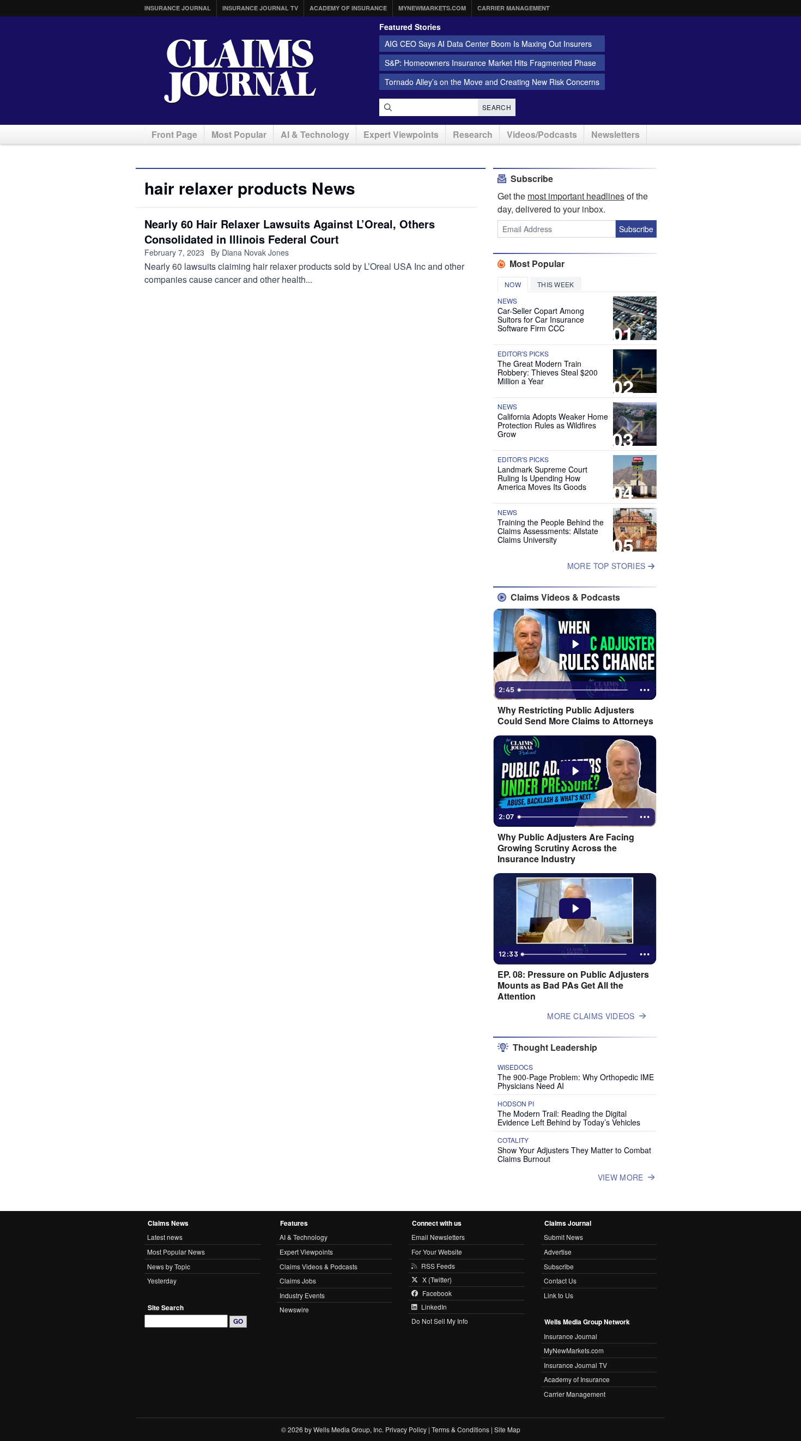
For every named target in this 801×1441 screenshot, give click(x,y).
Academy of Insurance (348, 8)
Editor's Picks (523, 353)
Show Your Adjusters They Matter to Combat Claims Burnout (574, 1154)
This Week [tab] (555, 284)
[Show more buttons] (644, 690)
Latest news (165, 1237)
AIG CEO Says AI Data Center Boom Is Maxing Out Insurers (488, 43)
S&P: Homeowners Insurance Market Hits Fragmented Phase (490, 62)
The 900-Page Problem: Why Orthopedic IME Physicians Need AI (575, 1081)
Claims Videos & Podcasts (318, 1266)
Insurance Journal (177, 8)
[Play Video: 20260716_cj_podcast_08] (575, 908)
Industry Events (302, 1295)
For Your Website (436, 1251)
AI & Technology (315, 134)
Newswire (294, 1309)
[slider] (574, 690)
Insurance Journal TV (260, 8)
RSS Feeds (438, 1266)
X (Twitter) (437, 1279)
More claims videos (590, 1015)
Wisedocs (515, 1067)
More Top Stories (607, 565)
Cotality (513, 1140)
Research (473, 134)
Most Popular (238, 134)
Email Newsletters (438, 1237)
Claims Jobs (298, 1280)
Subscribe (636, 228)
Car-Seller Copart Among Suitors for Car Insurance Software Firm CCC (540, 319)
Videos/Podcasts (542, 134)
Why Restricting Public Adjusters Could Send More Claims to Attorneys (575, 715)
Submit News (563, 1237)
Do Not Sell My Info (439, 1320)
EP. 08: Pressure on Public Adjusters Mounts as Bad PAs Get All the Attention (573, 985)
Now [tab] (513, 284)
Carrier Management (513, 8)
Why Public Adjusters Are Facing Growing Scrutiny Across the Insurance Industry (565, 848)
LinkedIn (434, 1307)
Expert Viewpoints (401, 134)
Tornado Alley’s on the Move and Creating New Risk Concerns (492, 81)
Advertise (558, 1251)
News (507, 300)
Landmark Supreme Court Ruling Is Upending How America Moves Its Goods (542, 478)
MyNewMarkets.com (432, 8)
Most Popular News (176, 1251)
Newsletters (615, 134)
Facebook (437, 1293)
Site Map (507, 1429)
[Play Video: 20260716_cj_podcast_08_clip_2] (575, 644)
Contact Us (560, 1280)
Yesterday (162, 1280)
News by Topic (168, 1266)
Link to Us (558, 1295)
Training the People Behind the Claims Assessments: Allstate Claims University (550, 531)
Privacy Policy (406, 1429)
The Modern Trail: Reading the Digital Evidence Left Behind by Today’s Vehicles (568, 1118)
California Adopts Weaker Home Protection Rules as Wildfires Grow (552, 425)
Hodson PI (515, 1103)
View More (621, 1177)
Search (496, 107)
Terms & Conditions (460, 1429)
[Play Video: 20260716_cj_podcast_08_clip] (575, 771)
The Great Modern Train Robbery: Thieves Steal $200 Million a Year (547, 372)
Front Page (174, 134)
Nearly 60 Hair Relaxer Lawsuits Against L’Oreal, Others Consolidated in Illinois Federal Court (289, 231)
